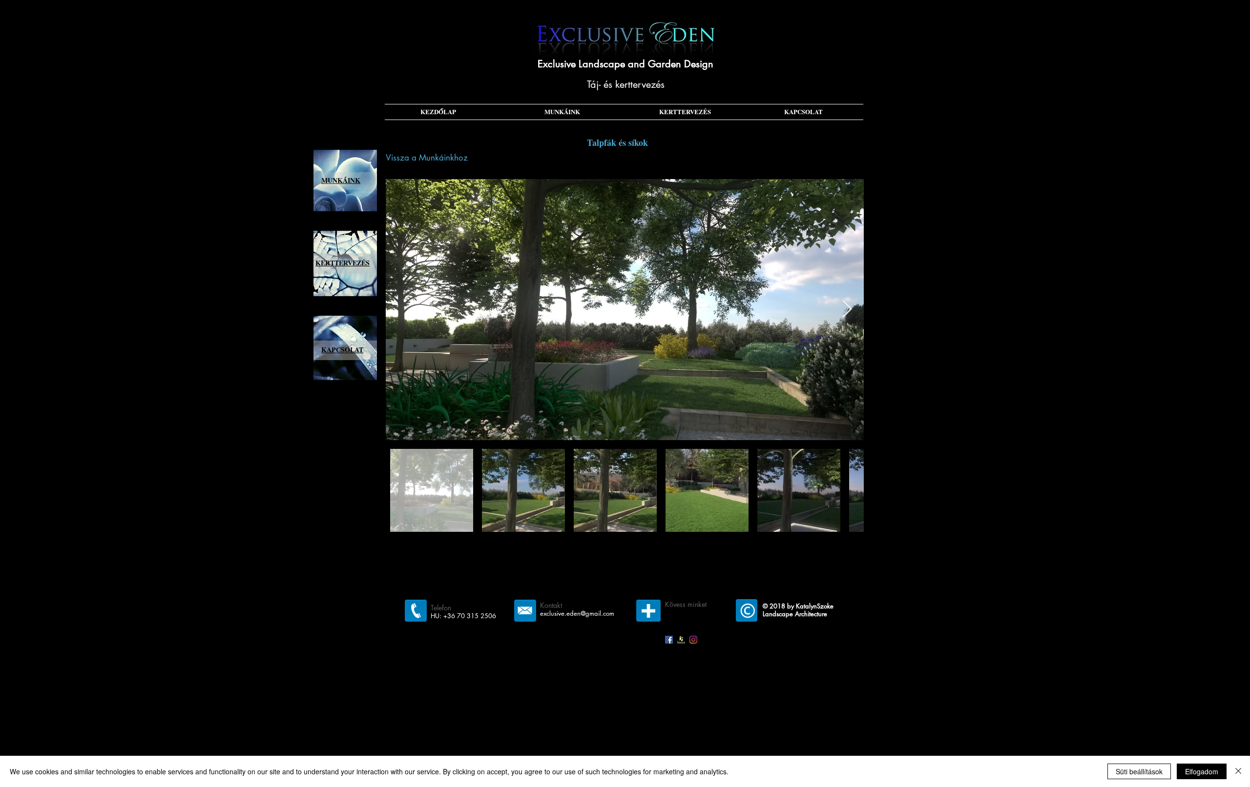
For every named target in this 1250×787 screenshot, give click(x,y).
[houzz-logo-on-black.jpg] (681, 640)
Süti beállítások (1139, 771)
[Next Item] (847, 309)
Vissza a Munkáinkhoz (427, 157)
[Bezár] (1238, 771)
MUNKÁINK (340, 180)
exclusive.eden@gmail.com (577, 613)
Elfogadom (1201, 771)
